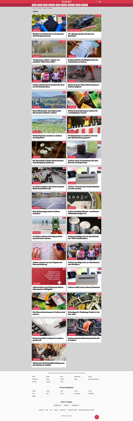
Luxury (76, 391)
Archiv (61, 381)
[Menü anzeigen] (100, 2)
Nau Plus (62, 379)
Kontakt (56, 409)
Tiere (47, 393)
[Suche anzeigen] (97, 2)
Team (46, 409)
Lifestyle (34, 381)
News (33, 376)
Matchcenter (77, 376)
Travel (61, 393)
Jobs (51, 409)
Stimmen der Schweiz (93, 379)
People (90, 376)
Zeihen (50, 8)
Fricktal (39, 8)
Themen (48, 381)
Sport (61, 376)
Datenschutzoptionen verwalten (86, 409)
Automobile (77, 393)
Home (34, 8)
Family (90, 391)
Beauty (34, 396)
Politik (47, 376)
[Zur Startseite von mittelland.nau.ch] (66, 1)
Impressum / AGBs (72, 409)
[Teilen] (97, 417)
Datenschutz (63, 409)
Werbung (41, 409)
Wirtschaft (34, 379)
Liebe (61, 391)
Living (47, 391)
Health (33, 391)
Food (33, 393)
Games (76, 379)
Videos (48, 379)
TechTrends (91, 393)
